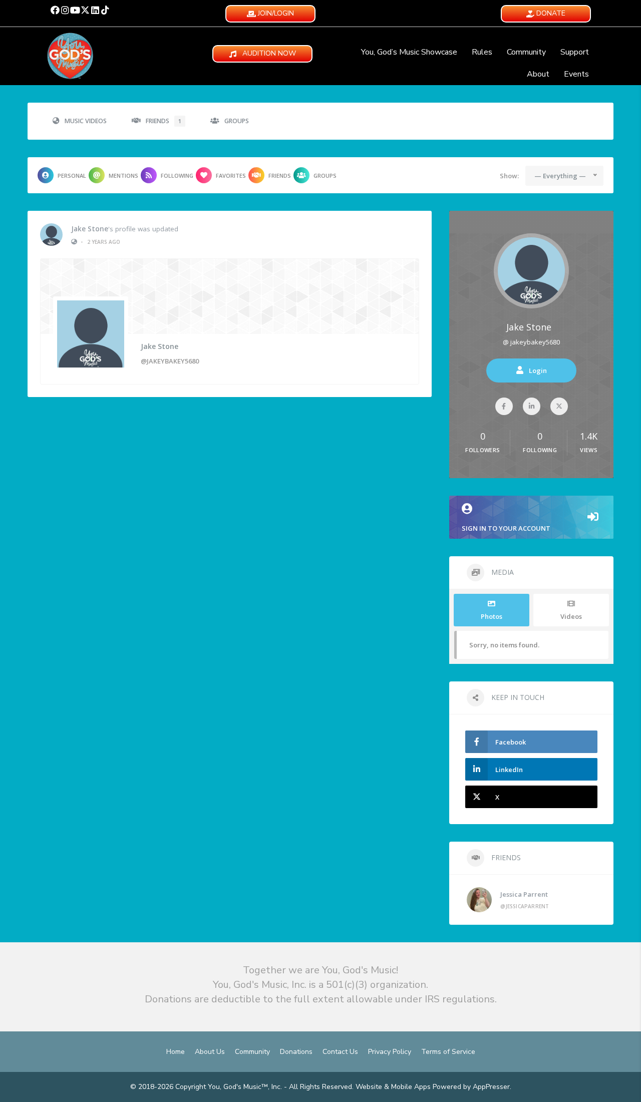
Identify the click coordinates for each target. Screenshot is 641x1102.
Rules (482, 52)
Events (576, 74)
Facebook (510, 742)
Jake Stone (89, 228)
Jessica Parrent (524, 894)
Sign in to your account (506, 528)
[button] (55, 10)
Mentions (123, 175)
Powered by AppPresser (471, 1086)
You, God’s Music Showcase (409, 52)
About (538, 74)
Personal (72, 175)
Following (177, 175)
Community (526, 52)
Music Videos (86, 121)
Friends (163, 121)
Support (574, 52)
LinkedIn (509, 769)
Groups (236, 121)
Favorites (231, 175)
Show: (509, 176)
